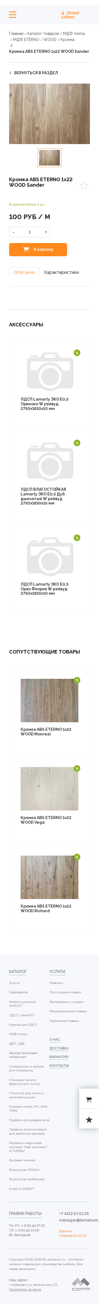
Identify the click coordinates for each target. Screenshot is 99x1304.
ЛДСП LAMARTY (21, 1015)
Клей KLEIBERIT (21, 1189)
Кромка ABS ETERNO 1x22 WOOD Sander (49, 51)
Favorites (84, 185)
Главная (16, 33)
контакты (59, 1066)
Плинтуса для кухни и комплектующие (26, 1095)
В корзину (43, 249)
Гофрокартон (18, 992)
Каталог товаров (43, 33)
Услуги (14, 983)
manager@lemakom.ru (74, 1220)
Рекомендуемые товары (68, 1011)
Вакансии (59, 1057)
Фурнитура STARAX (24, 1170)
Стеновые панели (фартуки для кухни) (24, 1082)
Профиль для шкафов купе (29, 1120)
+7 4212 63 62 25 (74, 1213)
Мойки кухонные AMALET (22, 1004)
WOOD (49, 39)
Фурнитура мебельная (27, 1179)
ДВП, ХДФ (16, 1044)
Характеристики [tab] (61, 272)
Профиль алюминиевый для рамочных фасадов (28, 1131)
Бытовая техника (22, 1160)
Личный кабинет (70, 14)
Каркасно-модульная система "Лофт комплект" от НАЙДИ (28, 1147)
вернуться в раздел (36, 73)
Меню (12, 15)
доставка (59, 1048)
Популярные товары (65, 992)
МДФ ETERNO (26, 39)
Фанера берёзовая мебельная (23, 1055)
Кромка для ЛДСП (23, 1025)
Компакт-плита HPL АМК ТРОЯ (28, 1108)
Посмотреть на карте (25, 1289)
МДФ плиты (74, 33)
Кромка (68, 39)
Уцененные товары (64, 1021)
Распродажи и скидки (67, 1002)
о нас (55, 1039)
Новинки (56, 983)
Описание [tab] (24, 272)
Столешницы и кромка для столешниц (26, 1068)
